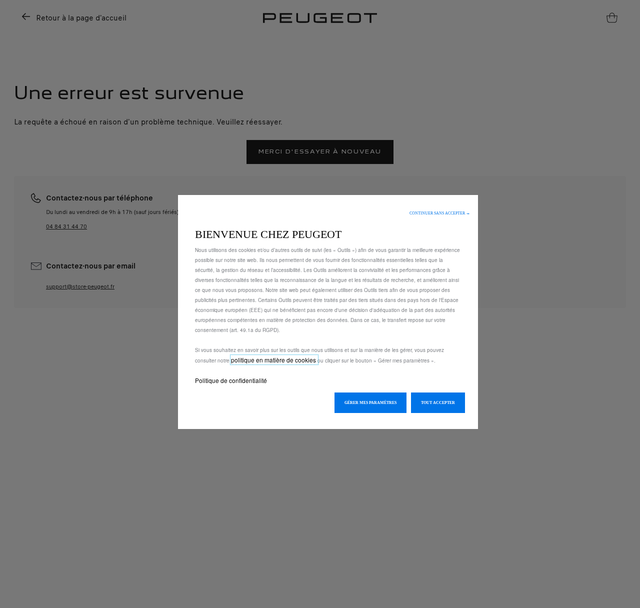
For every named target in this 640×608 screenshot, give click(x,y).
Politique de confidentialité (231, 380)
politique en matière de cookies (274, 360)
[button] (440, 213)
